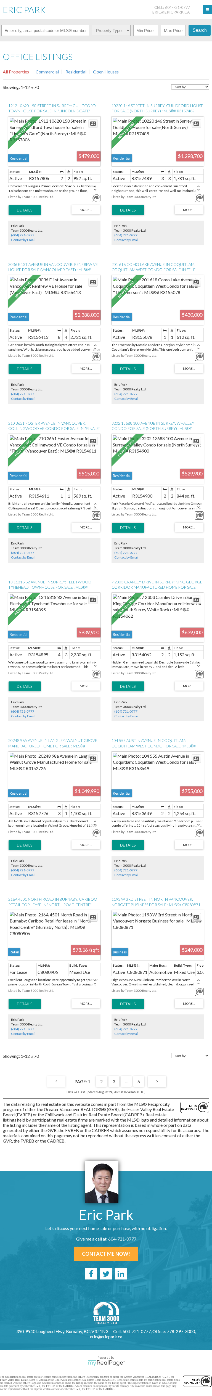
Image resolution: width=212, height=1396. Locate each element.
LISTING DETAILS (25, 210)
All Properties (16, 71)
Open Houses (106, 71)
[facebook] (91, 1273)
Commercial (47, 71)
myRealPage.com (106, 1363)
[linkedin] (121, 1273)
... (126, 1081)
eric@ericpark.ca (171, 12)
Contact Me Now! (106, 1254)
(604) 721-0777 (22, 235)
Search (200, 30)
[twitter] (106, 1273)
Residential (75, 71)
